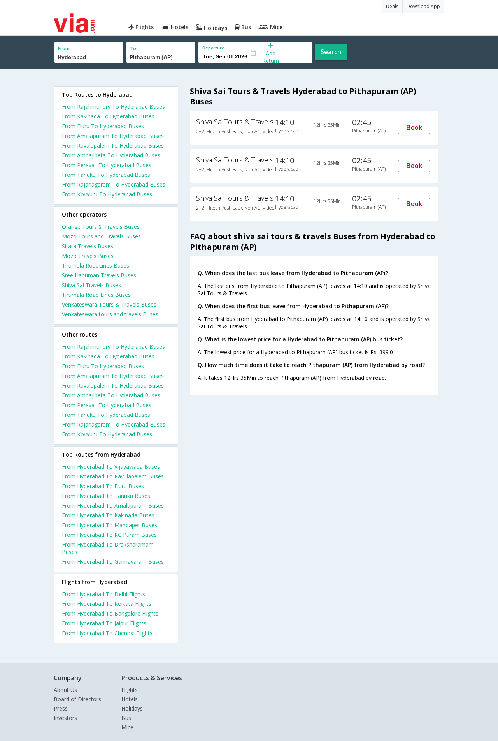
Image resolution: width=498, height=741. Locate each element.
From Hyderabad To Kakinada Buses (108, 515)
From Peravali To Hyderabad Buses (106, 165)
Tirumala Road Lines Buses (96, 294)
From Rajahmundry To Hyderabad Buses (113, 106)
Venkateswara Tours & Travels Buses (109, 304)
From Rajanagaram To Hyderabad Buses (113, 184)
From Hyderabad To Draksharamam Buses (108, 548)
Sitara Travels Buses (87, 246)
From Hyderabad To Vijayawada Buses (111, 466)
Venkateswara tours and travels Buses (110, 314)
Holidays (132, 708)
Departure (213, 48)
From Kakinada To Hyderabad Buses (108, 116)
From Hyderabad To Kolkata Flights (106, 603)
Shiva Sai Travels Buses (91, 285)
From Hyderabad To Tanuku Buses (106, 495)
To (133, 48)
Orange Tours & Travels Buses (101, 226)
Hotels (129, 699)
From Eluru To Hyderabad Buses (103, 126)
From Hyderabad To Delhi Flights (103, 594)
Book (414, 127)
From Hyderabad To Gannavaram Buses (113, 561)
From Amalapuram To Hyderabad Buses (113, 135)
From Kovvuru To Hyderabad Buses (107, 194)
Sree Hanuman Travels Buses (99, 275)
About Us (65, 689)
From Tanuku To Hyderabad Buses (106, 174)
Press (61, 708)
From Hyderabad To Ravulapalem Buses (113, 476)
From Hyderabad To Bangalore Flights (110, 613)
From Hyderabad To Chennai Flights (107, 633)
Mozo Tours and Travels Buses (101, 236)
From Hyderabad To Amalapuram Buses (113, 505)
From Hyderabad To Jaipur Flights (104, 623)
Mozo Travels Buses (88, 255)
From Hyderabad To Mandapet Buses (109, 525)
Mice (127, 727)
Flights (129, 689)
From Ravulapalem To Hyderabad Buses (113, 145)
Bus (126, 718)
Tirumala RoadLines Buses (95, 265)
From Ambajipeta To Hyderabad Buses (111, 155)
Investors (65, 718)
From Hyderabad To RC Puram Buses (109, 534)
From (64, 48)
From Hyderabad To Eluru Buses (103, 486)
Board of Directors (77, 699)
